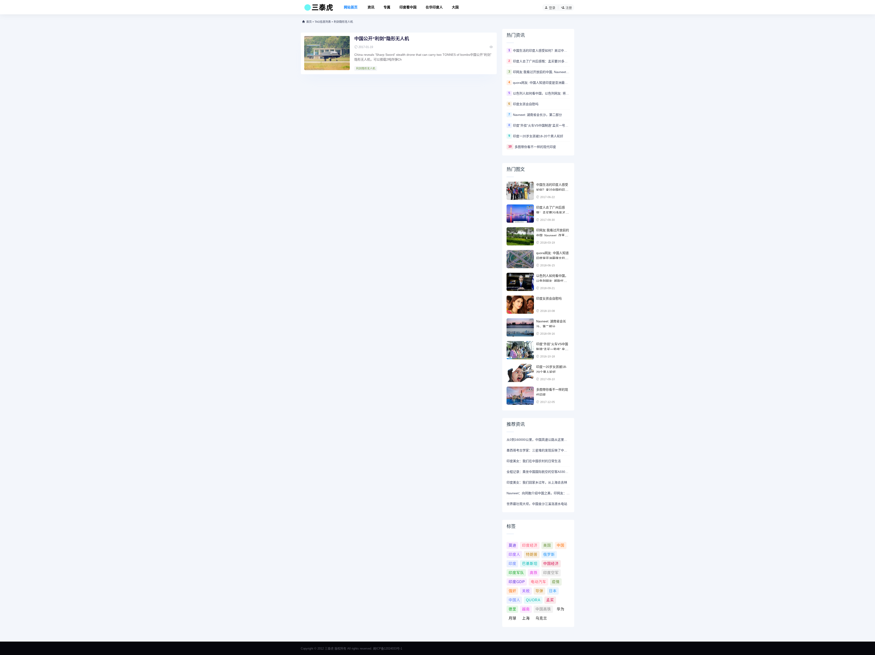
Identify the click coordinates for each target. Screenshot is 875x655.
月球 (512, 618)
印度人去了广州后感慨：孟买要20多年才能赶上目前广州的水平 (541, 61)
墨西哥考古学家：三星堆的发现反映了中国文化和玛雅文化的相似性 (538, 450)
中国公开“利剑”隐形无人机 (381, 38)
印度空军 (551, 573)
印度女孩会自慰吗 (525, 104)
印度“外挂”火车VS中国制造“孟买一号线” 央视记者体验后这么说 (541, 125)
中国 (560, 545)
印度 (512, 564)
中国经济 (551, 564)
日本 (553, 591)
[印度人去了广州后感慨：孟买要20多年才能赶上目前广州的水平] (520, 213)
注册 (569, 8)
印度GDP (517, 582)
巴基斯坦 (530, 564)
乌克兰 (541, 618)
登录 (552, 8)
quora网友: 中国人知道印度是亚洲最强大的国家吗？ (541, 82)
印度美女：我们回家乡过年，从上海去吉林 (537, 482)
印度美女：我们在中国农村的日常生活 (534, 461)
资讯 (371, 7)
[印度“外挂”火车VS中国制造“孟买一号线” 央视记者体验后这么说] (520, 350)
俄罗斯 (549, 554)
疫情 (556, 582)
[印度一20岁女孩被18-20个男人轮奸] (520, 373)
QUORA (533, 600)
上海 (526, 618)
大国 (455, 7)
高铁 (534, 573)
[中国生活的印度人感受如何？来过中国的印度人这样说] (520, 191)
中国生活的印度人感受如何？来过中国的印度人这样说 (541, 50)
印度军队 (516, 573)
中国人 (514, 600)
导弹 (539, 591)
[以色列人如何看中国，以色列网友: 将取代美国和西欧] (520, 282)
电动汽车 (538, 582)
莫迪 (512, 545)
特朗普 (532, 554)
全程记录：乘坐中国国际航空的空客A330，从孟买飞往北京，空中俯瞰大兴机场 (538, 472)
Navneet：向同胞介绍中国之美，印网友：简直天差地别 (538, 493)
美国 (547, 545)
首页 (309, 21)
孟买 (550, 600)
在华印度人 (434, 7)
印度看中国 (408, 7)
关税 (526, 591)
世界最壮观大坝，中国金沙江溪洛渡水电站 (537, 504)
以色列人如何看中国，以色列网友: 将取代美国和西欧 (541, 93)
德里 (512, 609)
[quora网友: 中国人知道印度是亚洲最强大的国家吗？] (520, 259)
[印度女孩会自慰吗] (520, 305)
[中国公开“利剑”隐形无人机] (327, 53)
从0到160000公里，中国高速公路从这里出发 (538, 439)
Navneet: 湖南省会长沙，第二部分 (537, 115)
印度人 (514, 554)
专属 (386, 7)
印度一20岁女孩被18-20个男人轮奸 (538, 136)
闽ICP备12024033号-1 (387, 648)
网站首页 (351, 7)
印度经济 (530, 545)
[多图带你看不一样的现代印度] (520, 396)
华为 (560, 609)
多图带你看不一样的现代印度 (535, 147)
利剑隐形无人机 (365, 68)
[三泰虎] (318, 8)
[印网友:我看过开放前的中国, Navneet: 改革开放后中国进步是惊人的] (520, 236)
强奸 (512, 591)
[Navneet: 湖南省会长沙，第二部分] (520, 327)
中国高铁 (543, 609)
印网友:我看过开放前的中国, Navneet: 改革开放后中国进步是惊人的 (541, 72)
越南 (526, 609)
